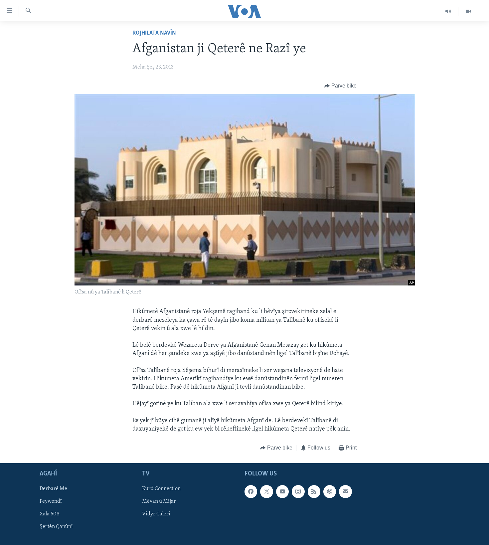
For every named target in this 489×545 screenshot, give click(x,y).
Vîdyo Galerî (156, 514)
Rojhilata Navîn (154, 33)
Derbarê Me (53, 488)
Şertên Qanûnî (56, 526)
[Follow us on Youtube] (282, 491)
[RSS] (314, 491)
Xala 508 (50, 514)
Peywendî (51, 501)
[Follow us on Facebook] (250, 491)
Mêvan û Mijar (159, 501)
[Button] (340, 86)
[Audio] (448, 11)
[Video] (468, 11)
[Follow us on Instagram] (298, 491)
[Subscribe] (345, 491)
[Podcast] (329, 491)
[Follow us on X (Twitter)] (266, 491)
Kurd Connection (161, 488)
